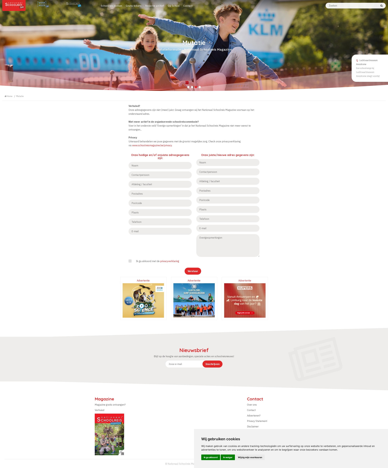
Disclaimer (253, 426)
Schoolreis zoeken (111, 5)
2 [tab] (192, 87)
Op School (174, 5)
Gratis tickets (133, 5)
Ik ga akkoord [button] (211, 457)
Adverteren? (253, 415)
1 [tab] (188, 87)
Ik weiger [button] (227, 457)
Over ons (252, 404)
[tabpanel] (194, 45)
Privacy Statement (257, 421)
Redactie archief (154, 5)
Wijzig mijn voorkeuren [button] (250, 457)
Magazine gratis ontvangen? (110, 404)
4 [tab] (200, 87)
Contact (188, 5)
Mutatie (20, 96)
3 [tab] (196, 87)
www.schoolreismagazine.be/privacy (152, 145)
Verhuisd (99, 410)
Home (9, 96)
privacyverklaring (169, 261)
